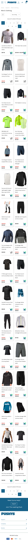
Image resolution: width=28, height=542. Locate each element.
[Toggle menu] (2, 2)
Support (14, 503)
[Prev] (3, 23)
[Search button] (5, 2)
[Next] (19, 26)
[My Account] (18, 2)
